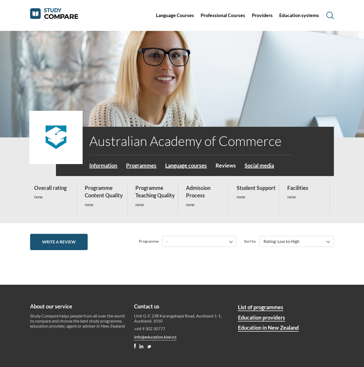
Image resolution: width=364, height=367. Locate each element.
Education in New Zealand (268, 327)
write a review (59, 241)
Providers (262, 15)
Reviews (226, 165)
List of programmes (260, 307)
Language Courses (175, 15)
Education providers (261, 317)
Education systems (299, 15)
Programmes (141, 165)
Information (103, 165)
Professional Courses (223, 15)
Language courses (186, 165)
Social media (259, 165)
